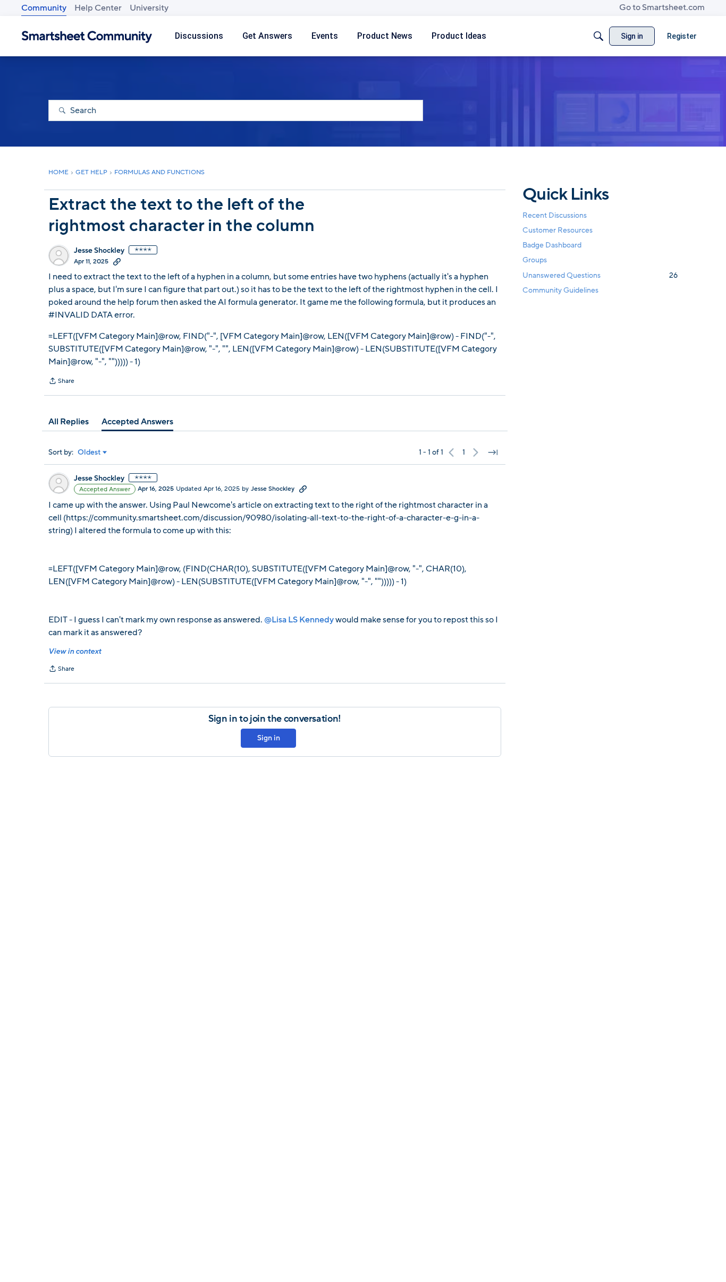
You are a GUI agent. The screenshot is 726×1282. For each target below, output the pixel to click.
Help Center (98, 8)
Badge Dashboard (551, 245)
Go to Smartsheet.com (662, 7)
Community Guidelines (560, 290)
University (149, 8)
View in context (74, 651)
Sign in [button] (268, 738)
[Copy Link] (117, 261)
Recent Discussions (554, 215)
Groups (534, 260)
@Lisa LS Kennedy (299, 620)
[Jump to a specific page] (492, 452)
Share (61, 382)
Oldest (89, 452)
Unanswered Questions (600, 275)
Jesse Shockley (99, 250)
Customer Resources (557, 230)
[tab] (68, 422)
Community (43, 8)
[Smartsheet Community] (87, 36)
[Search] (598, 36)
